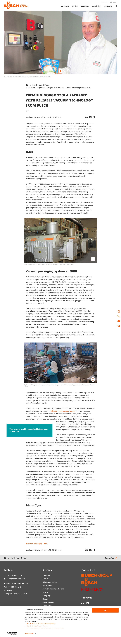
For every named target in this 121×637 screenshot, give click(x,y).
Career (45, 599)
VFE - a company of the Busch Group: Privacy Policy (45, 628)
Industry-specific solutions (53, 589)
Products (46, 575)
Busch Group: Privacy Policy (37, 626)
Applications (48, 585)
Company (46, 595)
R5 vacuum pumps (50, 582)
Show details (29, 633)
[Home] (27, 85)
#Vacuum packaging (34, 543)
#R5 (45, 543)
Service (45, 592)
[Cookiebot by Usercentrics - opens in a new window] (12, 633)
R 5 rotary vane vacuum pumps (62, 411)
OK (105, 610)
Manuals (46, 578)
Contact (104, 2)
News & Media (48, 602)
